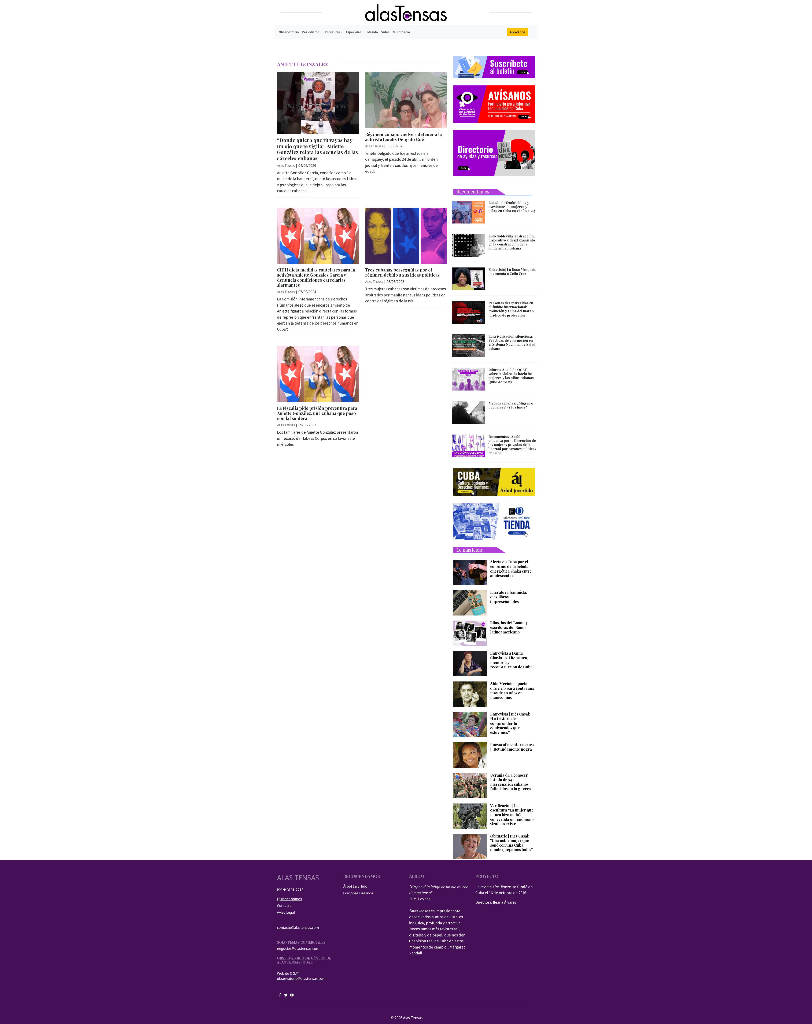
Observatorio (289, 32)
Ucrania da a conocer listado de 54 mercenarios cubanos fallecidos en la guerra (510, 782)
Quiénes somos (289, 899)
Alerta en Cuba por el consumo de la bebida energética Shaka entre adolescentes (511, 569)
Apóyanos (517, 32)
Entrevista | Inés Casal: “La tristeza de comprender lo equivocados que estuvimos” (510, 723)
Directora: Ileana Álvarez (496, 902)
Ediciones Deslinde (358, 893)
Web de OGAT (288, 973)
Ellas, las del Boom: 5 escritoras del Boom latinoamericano (508, 627)
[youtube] (292, 994)
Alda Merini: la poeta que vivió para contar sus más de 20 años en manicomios (512, 690)
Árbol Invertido (355, 886)
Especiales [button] (353, 32)
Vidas (385, 32)
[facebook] (280, 994)
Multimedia (401, 32)
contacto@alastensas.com (298, 927)
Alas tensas (298, 878)
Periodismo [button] (310, 32)
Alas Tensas (286, 165)
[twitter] (286, 994)
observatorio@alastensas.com (301, 978)
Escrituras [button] (332, 32)
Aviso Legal (286, 912)
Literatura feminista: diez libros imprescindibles (508, 597)
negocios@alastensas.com (298, 948)
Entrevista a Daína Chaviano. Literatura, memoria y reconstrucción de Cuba (511, 660)
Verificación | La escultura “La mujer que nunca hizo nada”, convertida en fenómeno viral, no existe (512, 814)
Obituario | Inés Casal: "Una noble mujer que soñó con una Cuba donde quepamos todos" (511, 843)
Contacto (284, 905)
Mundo (372, 32)
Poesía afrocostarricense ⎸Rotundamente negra (512, 746)
